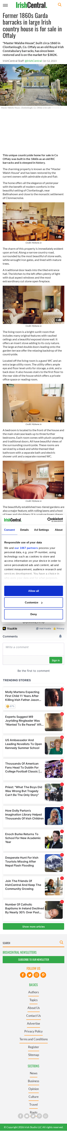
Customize (31, 602)
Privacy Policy (33, 1031)
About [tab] (59, 529)
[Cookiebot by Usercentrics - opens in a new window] (48, 520)
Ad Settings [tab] (41, 529)
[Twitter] (30, 975)
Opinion (33, 1089)
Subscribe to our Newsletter (33, 959)
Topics (33, 1000)
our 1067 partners (26, 547)
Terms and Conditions (33, 1039)
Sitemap (33, 1055)
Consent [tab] (9, 529)
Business (33, 1081)
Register (33, 1047)
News (33, 1073)
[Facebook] (23, 975)
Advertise (33, 1023)
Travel (33, 1104)
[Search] (59, 5)
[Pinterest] (43, 975)
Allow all (33, 590)
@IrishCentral (33, 60)
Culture (34, 1097)
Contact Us (33, 1015)
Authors (33, 992)
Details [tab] (24, 529)
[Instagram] (36, 975)
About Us (34, 1008)
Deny (33, 614)
